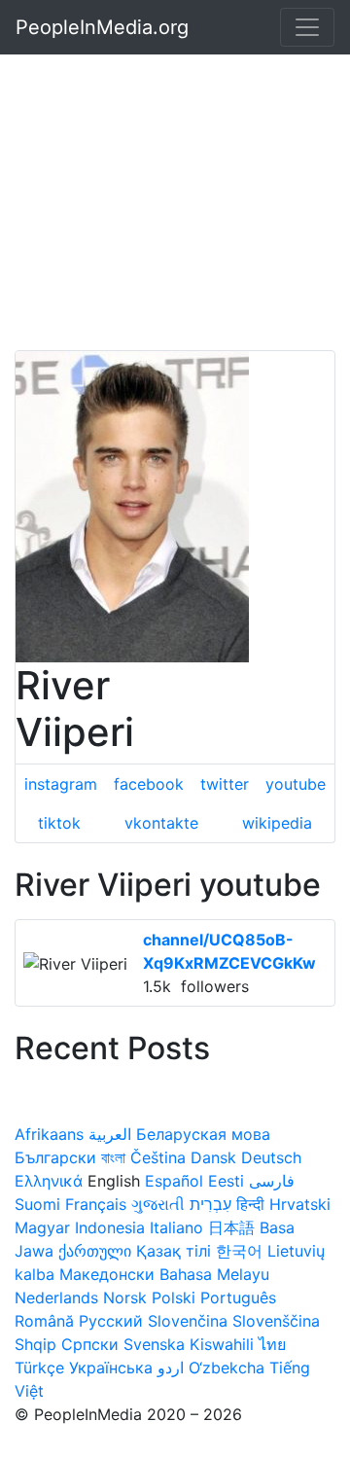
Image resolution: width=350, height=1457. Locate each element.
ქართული (94, 1251)
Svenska (154, 1344)
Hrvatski (300, 1204)
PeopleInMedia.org (102, 27)
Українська (111, 1367)
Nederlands (56, 1297)
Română (44, 1321)
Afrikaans (49, 1134)
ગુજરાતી (158, 1204)
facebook (149, 784)
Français (95, 1204)
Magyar (42, 1227)
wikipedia (277, 823)
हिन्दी (250, 1204)
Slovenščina (276, 1321)
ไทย (272, 1344)
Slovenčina (188, 1321)
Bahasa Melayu (214, 1274)
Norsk (125, 1297)
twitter (224, 784)
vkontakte (161, 823)
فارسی (272, 1180)
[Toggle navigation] (307, 27)
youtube (295, 784)
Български (55, 1157)
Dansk (213, 1157)
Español (174, 1180)
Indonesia (110, 1227)
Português (238, 1297)
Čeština (158, 1157)
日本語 (231, 1227)
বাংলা (113, 1157)
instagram (60, 784)
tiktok (59, 823)
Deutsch (271, 1157)
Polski (173, 1297)
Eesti (226, 1180)
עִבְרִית (210, 1204)
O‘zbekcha (226, 1367)
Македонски (107, 1274)
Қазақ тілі (173, 1251)
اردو (171, 1367)
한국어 (239, 1251)
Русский (111, 1321)
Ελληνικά (49, 1180)
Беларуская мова (203, 1134)
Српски (90, 1344)
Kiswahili (222, 1344)
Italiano (176, 1227)
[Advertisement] (175, 175)
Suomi (37, 1204)
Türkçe (39, 1367)
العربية (109, 1134)
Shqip (35, 1344)
